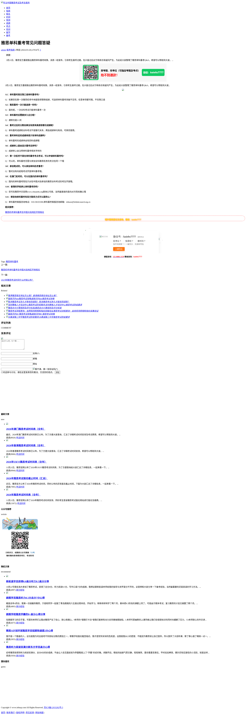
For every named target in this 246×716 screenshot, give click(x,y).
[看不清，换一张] (41, 368)
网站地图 (39, 713)
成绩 (8, 23)
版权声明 (20, 713)
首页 (8, 8)
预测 (8, 20)
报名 (8, 14)
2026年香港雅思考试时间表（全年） (25, 445)
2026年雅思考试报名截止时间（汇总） (27, 478)
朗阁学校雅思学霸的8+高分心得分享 (25, 614)
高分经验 (20, 590)
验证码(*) (53, 369)
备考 (8, 35)
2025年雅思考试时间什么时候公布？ (17, 280)
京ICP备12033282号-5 (53, 707)
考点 (8, 26)
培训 (8, 29)
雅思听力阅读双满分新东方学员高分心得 (28, 647)
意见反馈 (30, 713)
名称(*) (36, 353)
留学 (8, 32)
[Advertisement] (78, 392)
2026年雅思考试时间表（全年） (23, 494)
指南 (8, 11)
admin (3, 50)
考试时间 (20, 438)
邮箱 (35, 359)
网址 (35, 364)
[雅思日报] (15, 3)
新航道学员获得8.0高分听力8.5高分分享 (27, 581)
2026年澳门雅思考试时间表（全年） (25, 429)
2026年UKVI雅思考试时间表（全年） (26, 461)
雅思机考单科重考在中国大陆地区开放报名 (24, 212)
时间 (8, 17)
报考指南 (11, 50)
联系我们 (11, 713)
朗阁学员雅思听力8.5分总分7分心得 (25, 597)
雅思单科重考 (12, 261)
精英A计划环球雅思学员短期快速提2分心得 (29, 630)
